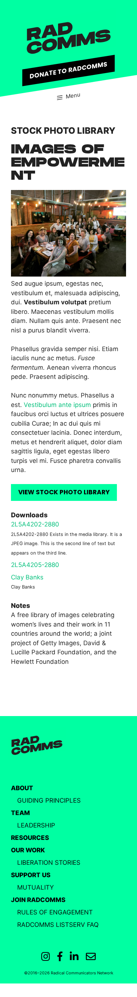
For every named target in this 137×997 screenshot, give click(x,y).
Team (20, 813)
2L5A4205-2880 (35, 564)
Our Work (28, 850)
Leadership (36, 825)
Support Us (30, 875)
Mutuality (35, 887)
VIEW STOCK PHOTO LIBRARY (64, 492)
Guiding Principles (49, 800)
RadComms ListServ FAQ (58, 924)
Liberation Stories (48, 862)
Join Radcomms (38, 899)
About (22, 788)
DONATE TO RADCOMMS (68, 69)
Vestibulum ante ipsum (57, 404)
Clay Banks (27, 577)
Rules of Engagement (55, 912)
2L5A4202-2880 (35, 524)
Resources (30, 837)
